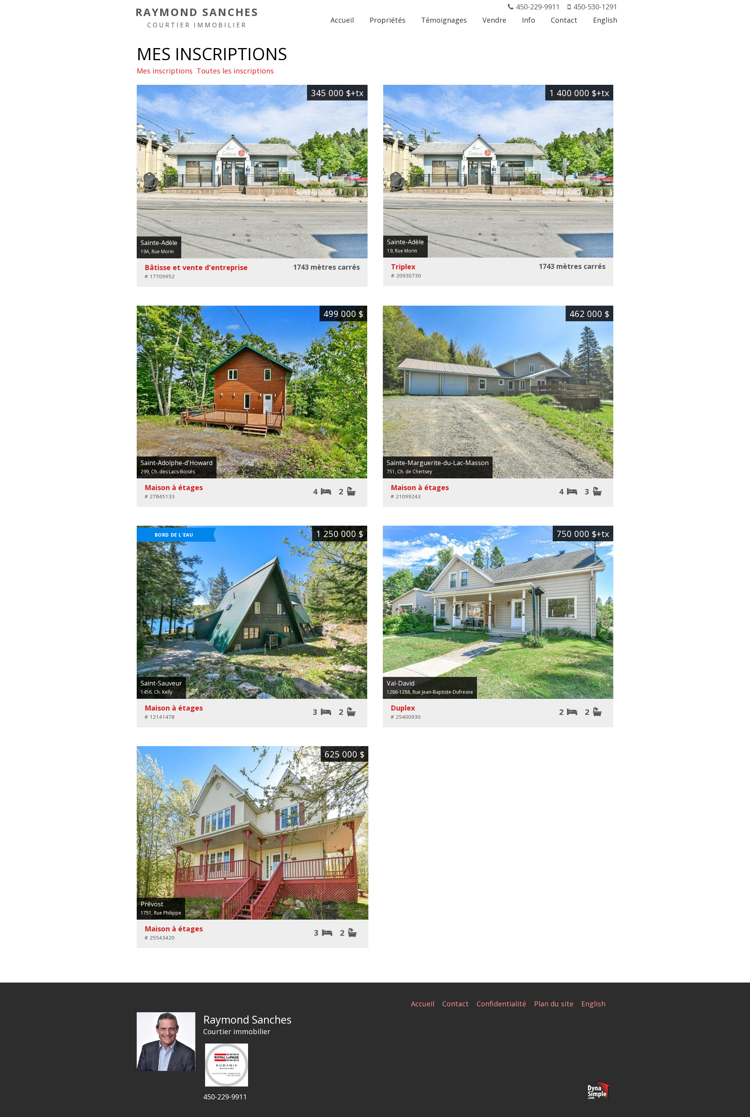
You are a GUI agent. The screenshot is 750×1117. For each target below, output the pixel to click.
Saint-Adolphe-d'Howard (176, 462)
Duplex (403, 707)
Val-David (400, 683)
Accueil (422, 1003)
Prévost (152, 904)
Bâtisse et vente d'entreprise (196, 267)
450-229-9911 (538, 6)
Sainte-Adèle (159, 242)
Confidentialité (501, 1003)
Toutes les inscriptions (235, 70)
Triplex (403, 266)
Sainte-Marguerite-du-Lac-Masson (438, 462)
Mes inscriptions (165, 70)
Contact (455, 1003)
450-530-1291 (595, 6)
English (593, 1003)
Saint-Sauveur (161, 683)
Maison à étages (174, 487)
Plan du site (553, 1003)
